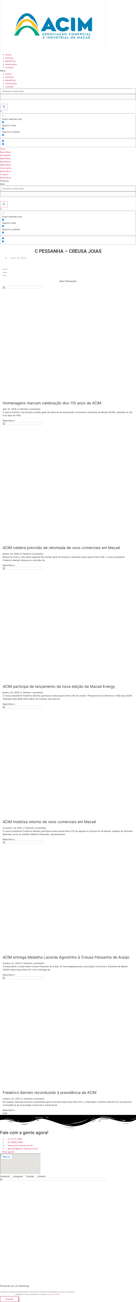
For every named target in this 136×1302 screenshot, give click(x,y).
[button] (68, 70)
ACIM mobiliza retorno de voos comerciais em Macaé (49, 822)
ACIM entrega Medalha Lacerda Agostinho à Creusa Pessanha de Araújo (66, 957)
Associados (11, 64)
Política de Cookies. (53, 1294)
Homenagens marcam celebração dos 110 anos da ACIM (52, 403)
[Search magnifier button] (4, 107)
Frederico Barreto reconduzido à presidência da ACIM (49, 1092)
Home (8, 54)
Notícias (9, 58)
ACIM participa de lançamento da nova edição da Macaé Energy (59, 686)
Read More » (9, 420)
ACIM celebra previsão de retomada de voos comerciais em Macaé (61, 547)
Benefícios (10, 61)
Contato (9, 67)
